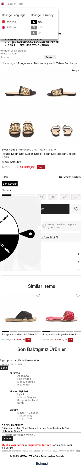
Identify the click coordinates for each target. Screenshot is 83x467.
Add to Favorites (38, 295)
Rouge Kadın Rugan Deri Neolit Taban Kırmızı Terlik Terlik (61, 334)
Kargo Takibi (24, 418)
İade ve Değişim (26, 397)
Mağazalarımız (26, 381)
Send (4, 367)
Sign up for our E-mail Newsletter (19, 360)
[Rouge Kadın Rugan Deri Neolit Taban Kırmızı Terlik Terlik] (61, 312)
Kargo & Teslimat (27, 400)
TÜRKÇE (11, 21)
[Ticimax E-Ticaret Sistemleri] (41, 464)
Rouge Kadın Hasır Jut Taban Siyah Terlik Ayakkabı (21, 334)
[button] (5, 331)
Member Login (8, 50)
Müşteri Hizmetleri (28, 412)
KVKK (20, 403)
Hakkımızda (24, 378)
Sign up (22, 50)
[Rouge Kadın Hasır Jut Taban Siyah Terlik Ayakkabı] (21, 312)
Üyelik (21, 394)
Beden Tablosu (72, 176)
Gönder (7, 438)
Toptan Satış (24, 415)
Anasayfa (23, 375)
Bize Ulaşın (23, 384)
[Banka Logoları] (41, 450)
